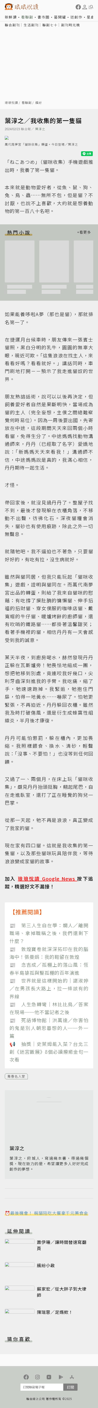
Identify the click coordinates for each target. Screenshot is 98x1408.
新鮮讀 (11, 16)
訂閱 (70, 1387)
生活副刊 (31, 25)
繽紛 (38, 103)
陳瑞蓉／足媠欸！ (55, 1312)
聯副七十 (50, 25)
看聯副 (27, 16)
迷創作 (76, 16)
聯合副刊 (12, 25)
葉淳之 (40, 129)
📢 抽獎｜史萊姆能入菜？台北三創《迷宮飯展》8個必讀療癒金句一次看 (49, 1051)
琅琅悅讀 (11, 103)
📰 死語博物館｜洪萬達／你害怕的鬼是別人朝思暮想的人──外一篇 (49, 1028)
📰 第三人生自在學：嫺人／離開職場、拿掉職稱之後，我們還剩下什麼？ (49, 933)
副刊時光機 (70, 25)
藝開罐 (60, 16)
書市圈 (44, 16)
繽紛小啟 (46, 1265)
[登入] (84, 7)
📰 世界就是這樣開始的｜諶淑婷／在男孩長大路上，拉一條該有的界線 (49, 988)
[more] (84, 232)
